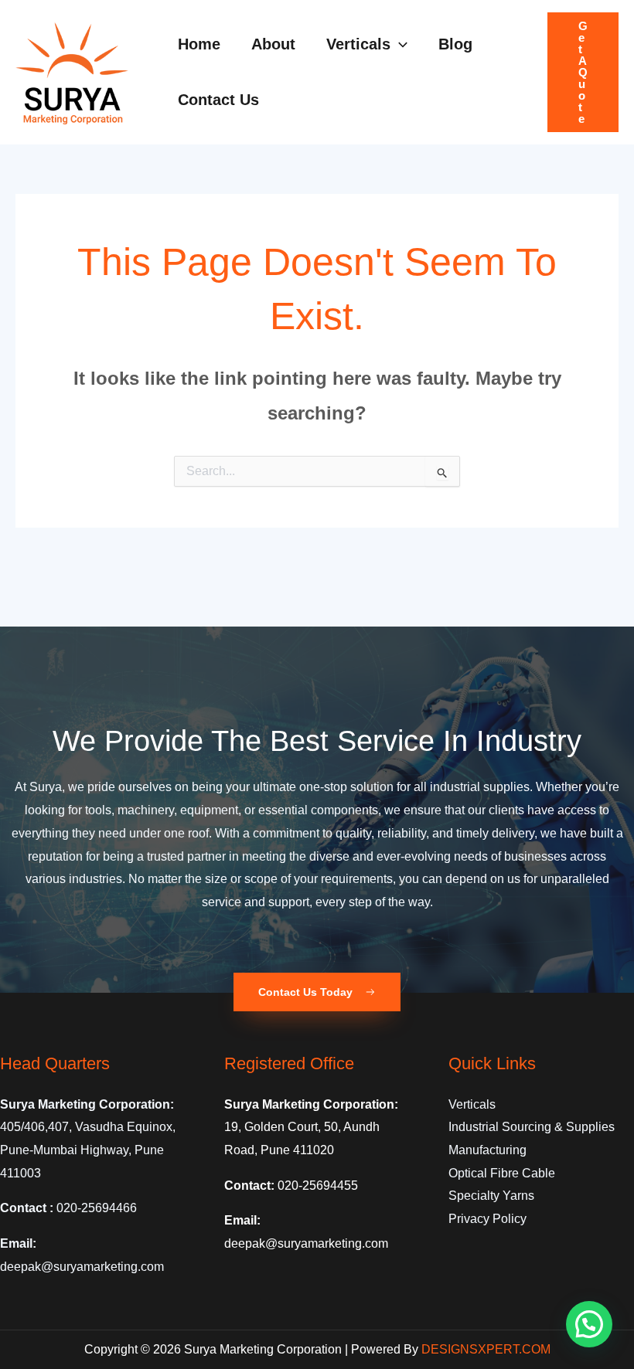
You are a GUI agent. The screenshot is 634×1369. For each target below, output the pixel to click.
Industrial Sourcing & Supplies (531, 1126)
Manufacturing (487, 1150)
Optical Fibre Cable (501, 1173)
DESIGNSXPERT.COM (485, 1349)
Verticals (472, 1104)
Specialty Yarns (491, 1195)
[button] (398, 44)
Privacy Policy (487, 1218)
